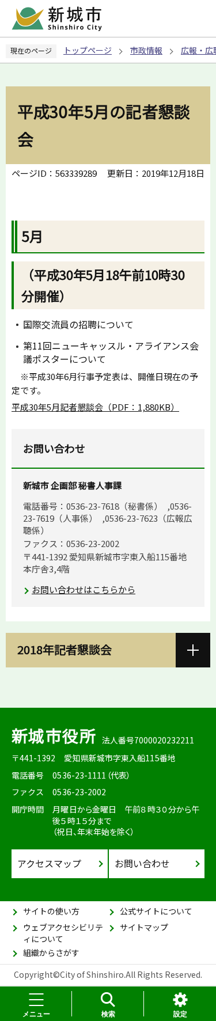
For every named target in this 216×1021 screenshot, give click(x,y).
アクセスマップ (49, 863)
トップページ (87, 50)
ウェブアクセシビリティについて (63, 932)
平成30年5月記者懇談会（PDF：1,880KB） (95, 407)
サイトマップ (144, 927)
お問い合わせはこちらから (83, 589)
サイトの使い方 (51, 911)
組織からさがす (51, 952)
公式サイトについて (156, 911)
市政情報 (146, 50)
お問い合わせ (142, 863)
